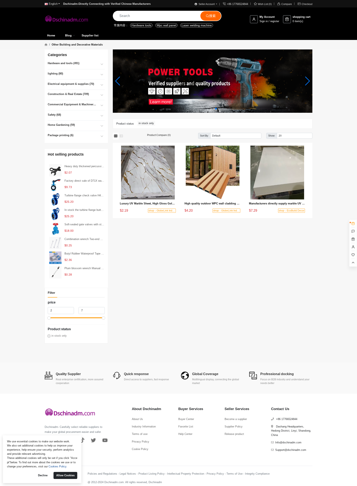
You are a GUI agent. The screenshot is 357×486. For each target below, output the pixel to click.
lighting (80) (55, 73)
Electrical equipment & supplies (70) (71, 83)
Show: (271, 135)
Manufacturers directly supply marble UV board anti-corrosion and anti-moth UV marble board (277, 203)
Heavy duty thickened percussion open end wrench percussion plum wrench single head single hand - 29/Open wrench (84, 166)
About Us (137, 419)
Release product (234, 434)
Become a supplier (236, 419)
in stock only (59, 335)
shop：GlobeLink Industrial (164, 210)
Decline (43, 475)
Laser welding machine (197, 25)
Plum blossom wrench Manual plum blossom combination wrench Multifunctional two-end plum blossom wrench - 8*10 (84, 268)
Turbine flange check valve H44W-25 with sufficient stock (84, 195)
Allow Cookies (65, 475)
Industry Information (144, 426)
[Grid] (116, 136)
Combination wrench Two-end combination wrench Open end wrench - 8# (84, 239)
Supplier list (90, 35)
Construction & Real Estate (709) (68, 94)
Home (51, 35)
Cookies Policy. (58, 466)
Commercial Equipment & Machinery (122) (72, 104)
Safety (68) (54, 114)
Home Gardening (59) (61, 124)
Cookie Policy (140, 449)
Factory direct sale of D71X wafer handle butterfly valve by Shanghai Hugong (84, 180)
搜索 (211, 16)
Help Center (185, 434)
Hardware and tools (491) (63, 63)
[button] (209, 108)
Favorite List (185, 426)
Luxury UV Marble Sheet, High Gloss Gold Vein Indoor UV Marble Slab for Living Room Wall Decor (148, 203)
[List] (121, 136)
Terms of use (140, 434)
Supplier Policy (234, 426)
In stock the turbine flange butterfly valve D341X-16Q (84, 209)
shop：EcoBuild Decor (291, 210)
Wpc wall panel (166, 25)
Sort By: (204, 135)
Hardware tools (141, 25)
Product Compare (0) (159, 135)
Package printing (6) (60, 135)
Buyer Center (186, 419)
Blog (68, 35)
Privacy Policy (140, 441)
